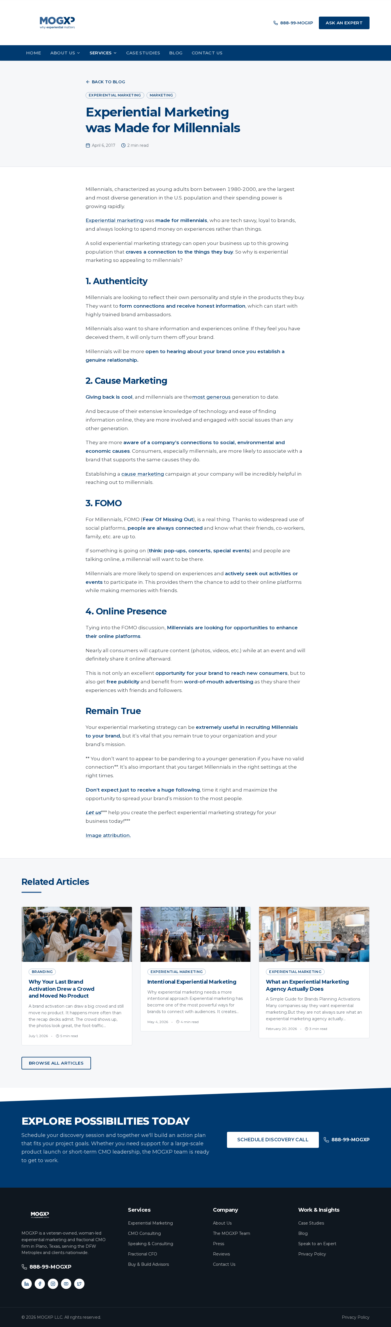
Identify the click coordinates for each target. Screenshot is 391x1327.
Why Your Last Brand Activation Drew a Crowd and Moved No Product (61, 989)
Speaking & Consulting (150, 1243)
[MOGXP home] (57, 23)
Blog (176, 53)
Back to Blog (108, 81)
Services (101, 53)
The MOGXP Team (231, 1233)
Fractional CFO (142, 1254)
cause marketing (142, 474)
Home (33, 53)
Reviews (221, 1254)
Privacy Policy (312, 1254)
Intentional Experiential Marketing (191, 982)
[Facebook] (40, 1284)
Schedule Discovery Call (273, 1139)
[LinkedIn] (26, 1284)
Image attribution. (108, 835)
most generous (211, 397)
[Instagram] (53, 1284)
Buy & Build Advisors (148, 1264)
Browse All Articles (56, 1063)
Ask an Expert (344, 22)
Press (218, 1243)
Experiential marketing (114, 220)
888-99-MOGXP (296, 22)
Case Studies (143, 53)
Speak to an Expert (317, 1243)
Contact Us (207, 53)
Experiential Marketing (150, 1223)
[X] (79, 1284)
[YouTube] (66, 1284)
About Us (62, 53)
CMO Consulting (144, 1233)
